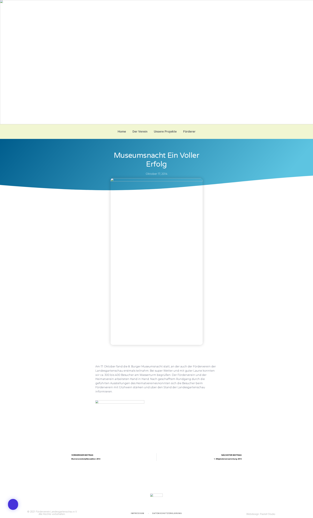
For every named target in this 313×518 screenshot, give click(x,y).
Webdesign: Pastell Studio (260, 514)
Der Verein (140, 131)
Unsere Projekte (165, 131)
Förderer (189, 131)
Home (122, 131)
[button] (13, 504)
